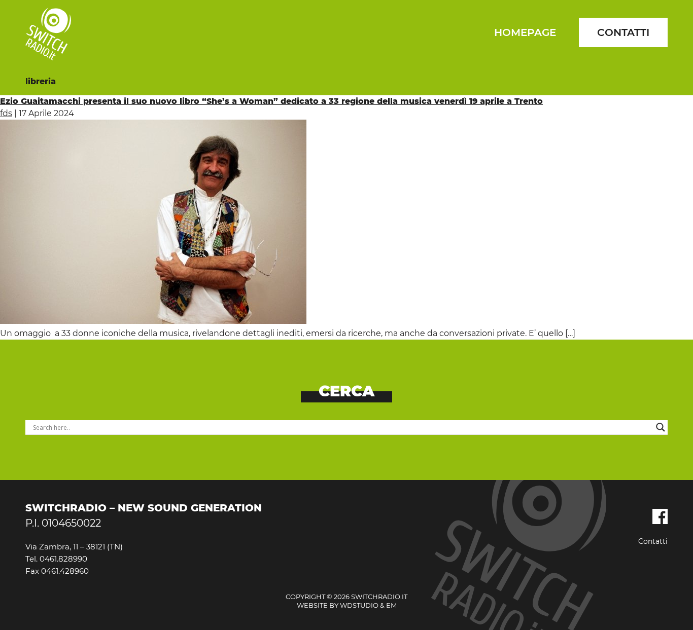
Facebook (660, 516)
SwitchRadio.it (48, 34)
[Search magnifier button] (660, 427)
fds (6, 113)
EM (391, 605)
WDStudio (359, 605)
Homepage (525, 32)
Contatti (623, 32)
